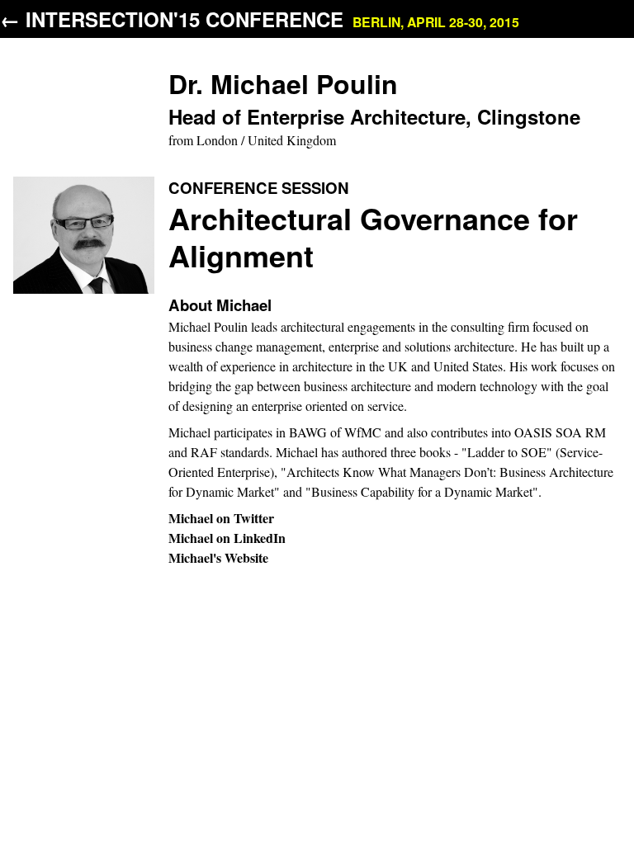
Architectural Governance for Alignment (373, 236)
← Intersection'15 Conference (259, 19)
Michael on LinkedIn (227, 537)
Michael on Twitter (221, 517)
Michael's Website (218, 557)
